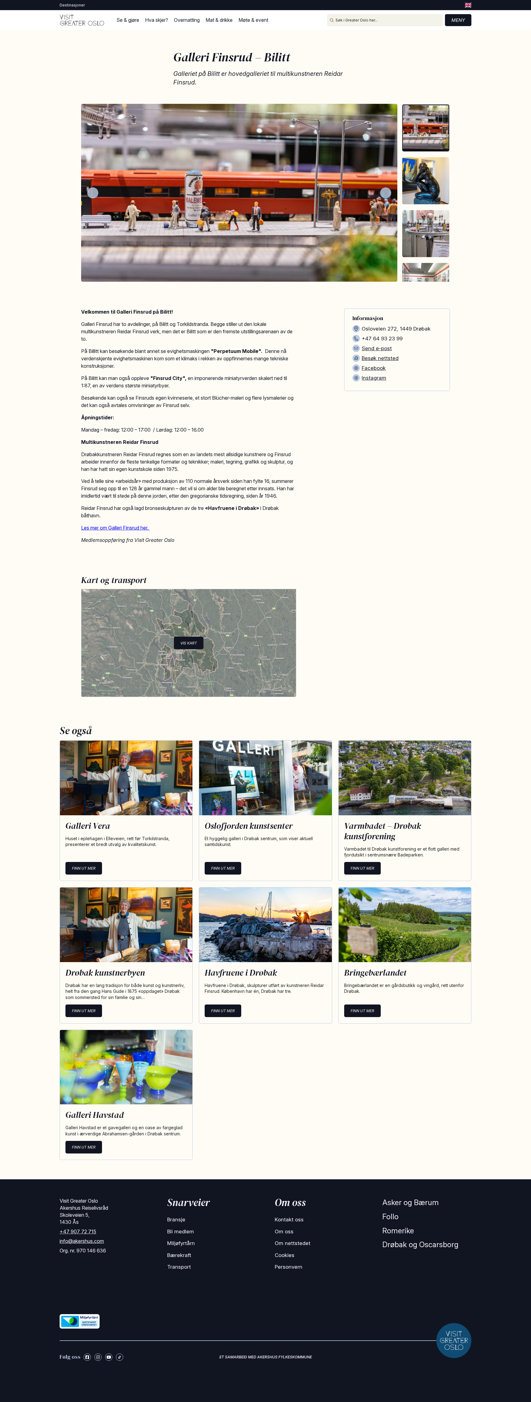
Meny (458, 20)
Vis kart (188, 643)
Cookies (284, 1255)
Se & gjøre (127, 20)
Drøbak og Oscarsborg (420, 1244)
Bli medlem (180, 1231)
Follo (390, 1216)
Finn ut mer (84, 868)
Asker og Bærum (410, 1202)
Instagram (374, 378)
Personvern (288, 1267)
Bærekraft (179, 1255)
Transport (179, 1267)
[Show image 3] (426, 234)
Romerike (398, 1230)
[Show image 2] (426, 181)
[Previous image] (93, 193)
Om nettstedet (292, 1243)
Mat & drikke (219, 20)
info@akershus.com (82, 1241)
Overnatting (187, 20)
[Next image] (385, 193)
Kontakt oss (289, 1219)
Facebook (374, 368)
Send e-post (377, 348)
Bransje (176, 1219)
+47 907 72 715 (78, 1231)
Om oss (284, 1231)
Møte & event (253, 20)
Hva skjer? (156, 20)
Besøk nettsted (380, 358)
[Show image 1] (426, 128)
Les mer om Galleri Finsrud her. (115, 528)
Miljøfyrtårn (181, 1243)
